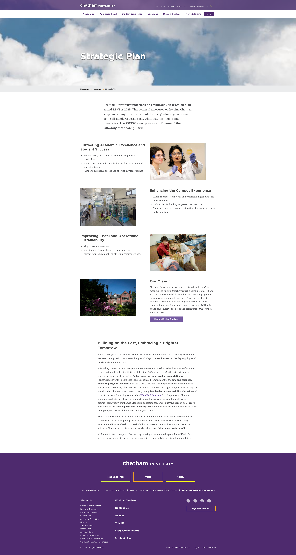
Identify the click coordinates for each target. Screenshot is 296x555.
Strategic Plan (86, 525)
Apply (209, 14)
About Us (97, 89)
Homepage (84, 89)
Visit (156, 6)
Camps (192, 6)
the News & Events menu (193, 16)
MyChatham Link (201, 508)
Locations (153, 14)
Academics (88, 14)
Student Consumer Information (94, 542)
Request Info (115, 476)
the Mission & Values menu (172, 16)
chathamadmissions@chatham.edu (198, 490)
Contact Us (202, 6)
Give (163, 6)
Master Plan (85, 529)
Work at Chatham (126, 500)
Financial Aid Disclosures (91, 539)
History (83, 522)
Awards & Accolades (89, 519)
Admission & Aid (108, 14)
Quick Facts (85, 516)
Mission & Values (171, 14)
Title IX (119, 523)
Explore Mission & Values (168, 320)
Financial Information (90, 535)
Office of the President (90, 506)
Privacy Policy (209, 547)
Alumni (171, 6)
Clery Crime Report (127, 530)
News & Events (193, 14)
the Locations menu (152, 16)
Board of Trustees (88, 509)
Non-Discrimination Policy (178, 547)
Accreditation (86, 532)
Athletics (182, 6)
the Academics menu (82, 16)
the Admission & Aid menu (105, 16)
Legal (196, 547)
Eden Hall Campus (150, 395)
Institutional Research (90, 512)
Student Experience (132, 14)
